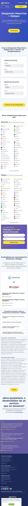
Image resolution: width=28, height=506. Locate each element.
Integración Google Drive (6, 460)
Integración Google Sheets (6, 457)
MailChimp (17, 201)
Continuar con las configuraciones (14, 104)
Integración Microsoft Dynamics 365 (9, 469)
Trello (3, 203)
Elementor (4, 201)
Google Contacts (6, 160)
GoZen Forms (5, 212)
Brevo (3, 134)
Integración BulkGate (5, 470)
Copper (17, 192)
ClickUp (4, 140)
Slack (16, 149)
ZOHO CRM (17, 164)
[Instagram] (9, 488)
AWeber (4, 126)
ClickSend (4, 138)
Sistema (6, 63)
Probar (14, 389)
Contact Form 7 (5, 190)
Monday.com (18, 132)
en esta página (18, 412)
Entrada (7, 6)
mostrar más (4, 463)
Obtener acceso (14, 242)
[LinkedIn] (7, 488)
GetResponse (5, 151)
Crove (3, 145)
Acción (5, 69)
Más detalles (9, 353)
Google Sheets (5, 164)
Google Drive (5, 162)
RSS (3, 186)
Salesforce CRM (18, 147)
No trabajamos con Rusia (6, 481)
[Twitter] (11, 488)
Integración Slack (4, 461)
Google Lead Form (6, 188)
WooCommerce (18, 210)
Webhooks (17, 160)
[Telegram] (3, 489)
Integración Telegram (5, 459)
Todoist (17, 199)
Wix (3, 208)
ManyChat (10, 20)
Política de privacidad (5, 478)
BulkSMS (4, 136)
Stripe (16, 151)
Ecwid (3, 147)
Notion (16, 136)
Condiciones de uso (5, 477)
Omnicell (17, 138)
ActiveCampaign (6, 179)
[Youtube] (5, 488)
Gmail (3, 153)
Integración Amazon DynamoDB (8, 467)
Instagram (4, 166)
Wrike (16, 162)
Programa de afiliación (6, 479)
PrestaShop (17, 145)
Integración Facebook (5, 458)
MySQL (16, 134)
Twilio (16, 158)
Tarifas (2, 480)
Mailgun (16, 20)
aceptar (11, 504)
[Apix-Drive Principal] (5, 3)
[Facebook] (2, 488)
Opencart (17, 140)
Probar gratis (14, 30)
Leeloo (3, 199)
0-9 (24, 492)
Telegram (17, 153)
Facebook (4, 149)
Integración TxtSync (5, 471)
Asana (3, 132)
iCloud (16, 166)
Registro (21, 6)
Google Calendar (6, 158)
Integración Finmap (5, 468)
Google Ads (17, 214)
